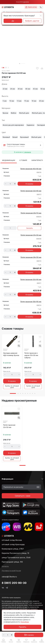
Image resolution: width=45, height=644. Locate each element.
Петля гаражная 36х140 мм (30, 301)
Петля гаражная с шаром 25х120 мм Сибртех (31, 355)
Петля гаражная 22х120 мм (9, 426)
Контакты (5, 566)
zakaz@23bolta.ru (9, 577)
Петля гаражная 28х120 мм (31, 257)
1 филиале (27, 152)
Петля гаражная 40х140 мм (30, 169)
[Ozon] (6, 527)
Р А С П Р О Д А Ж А (22, 2)
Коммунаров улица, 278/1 (13, 549)
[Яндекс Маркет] (28, 527)
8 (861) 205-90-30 (14, 582)
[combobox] (20, 12)
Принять (22, 627)
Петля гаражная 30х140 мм (30, 279)
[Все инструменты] (39, 527)
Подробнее (25, 622)
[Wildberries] (17, 527)
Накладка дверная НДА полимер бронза (11, 354)
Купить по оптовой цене (12, 386)
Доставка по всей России (11, 571)
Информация (7, 479)
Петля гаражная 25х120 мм (31, 235)
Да (13, 21)
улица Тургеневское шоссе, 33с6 (16, 557)
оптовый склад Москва (12, 540)
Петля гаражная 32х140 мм (30, 191)
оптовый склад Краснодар (13, 544)
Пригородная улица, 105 (12, 562)
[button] (40, 12)
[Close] (40, 15)
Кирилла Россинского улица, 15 (15, 553)
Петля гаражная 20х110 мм (31, 213)
